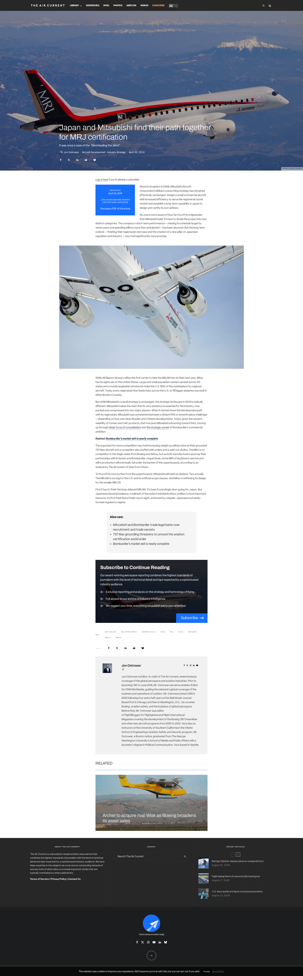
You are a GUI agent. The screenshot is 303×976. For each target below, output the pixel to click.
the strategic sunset (157, 427)
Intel (106, 5)
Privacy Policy (58, 879)
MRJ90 (118, 637)
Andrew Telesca (149, 632)
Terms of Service (39, 879)
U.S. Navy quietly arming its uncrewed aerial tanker (237, 891)
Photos (117, 5)
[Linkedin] (160, 942)
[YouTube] (154, 942)
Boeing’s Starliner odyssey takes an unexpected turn (238, 861)
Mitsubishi (193, 632)
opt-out (184, 971)
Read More (218, 971)
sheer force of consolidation (125, 427)
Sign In (144, 5)
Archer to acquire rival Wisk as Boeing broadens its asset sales (149, 818)
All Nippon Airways (129, 632)
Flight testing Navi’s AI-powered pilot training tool (236, 876)
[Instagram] (148, 942)
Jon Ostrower (71, 152)
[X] (143, 942)
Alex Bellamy (111, 632)
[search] (184, 856)
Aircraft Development (93, 152)
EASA (163, 632)
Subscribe (158, 5)
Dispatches (92, 5)
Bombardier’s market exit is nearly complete (132, 438)
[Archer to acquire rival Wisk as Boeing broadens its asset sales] (151, 803)
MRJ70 (108, 637)
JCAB (181, 632)
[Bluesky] (166, 942)
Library (74, 5)
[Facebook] (137, 942)
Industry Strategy (116, 152)
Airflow (131, 5)
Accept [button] (206, 972)
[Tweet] (69, 160)
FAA (172, 632)
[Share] (60, 160)
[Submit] (86, 160)
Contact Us (74, 879)
